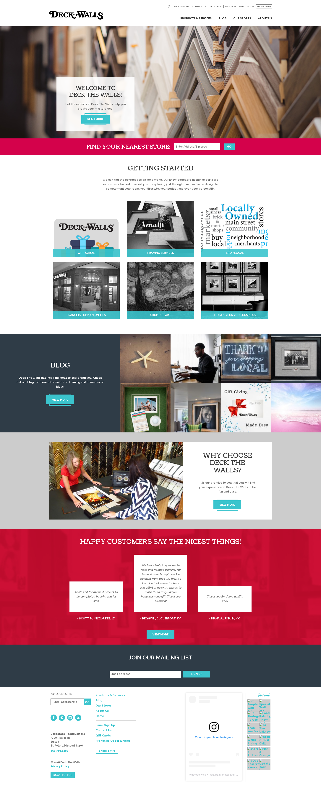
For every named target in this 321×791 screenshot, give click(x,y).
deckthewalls (198, 774)
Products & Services (196, 18)
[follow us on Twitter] (78, 718)
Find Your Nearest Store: (128, 147)
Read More (95, 119)
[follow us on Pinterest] (62, 718)
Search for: (169, 6)
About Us (265, 18)
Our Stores (242, 18)
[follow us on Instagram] (70, 718)
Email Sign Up (181, 6)
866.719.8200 (59, 750)
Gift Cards (215, 6)
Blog (222, 18)
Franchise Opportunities (239, 6)
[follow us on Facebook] (54, 718)
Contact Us (199, 6)
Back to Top (62, 775)
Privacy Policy (60, 766)
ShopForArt (264, 6)
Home (100, 716)
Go (229, 146)
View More (60, 400)
